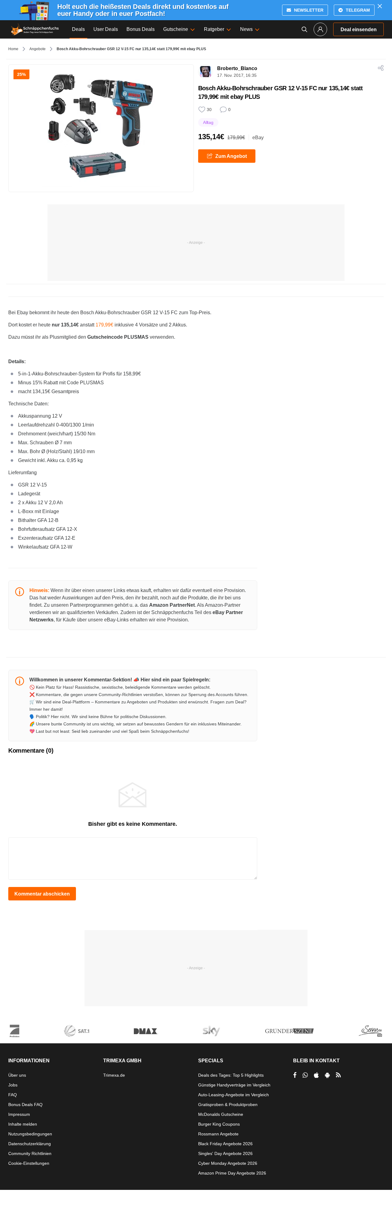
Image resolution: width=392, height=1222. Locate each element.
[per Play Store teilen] (327, 1075)
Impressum (19, 1114)
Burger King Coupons (219, 1124)
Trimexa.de (114, 1075)
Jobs (12, 1084)
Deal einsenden (359, 29)
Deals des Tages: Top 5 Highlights (231, 1075)
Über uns (17, 1075)
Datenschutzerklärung (29, 1143)
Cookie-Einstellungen (28, 1163)
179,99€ (104, 324)
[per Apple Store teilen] (316, 1075)
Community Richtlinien (29, 1153)
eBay (258, 137)
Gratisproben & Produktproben (228, 1104)
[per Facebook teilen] (294, 1075)
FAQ (12, 1094)
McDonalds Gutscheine (220, 1114)
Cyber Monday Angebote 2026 (227, 1163)
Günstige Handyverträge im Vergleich (234, 1084)
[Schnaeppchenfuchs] (35, 29)
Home (13, 49)
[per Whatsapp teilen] (305, 1075)
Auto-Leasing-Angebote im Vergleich (233, 1094)
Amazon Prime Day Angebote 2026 (232, 1173)
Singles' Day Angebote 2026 (225, 1153)
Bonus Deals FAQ (25, 1104)
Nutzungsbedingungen (30, 1133)
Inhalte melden (22, 1124)
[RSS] (338, 1075)
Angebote (37, 49)
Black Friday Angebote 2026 (225, 1143)
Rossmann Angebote (218, 1133)
